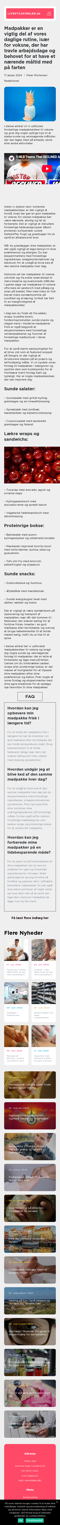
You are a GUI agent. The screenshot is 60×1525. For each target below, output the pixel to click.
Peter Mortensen (36, 75)
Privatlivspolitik (34, 1520)
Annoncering (30, 1497)
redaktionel (11, 80)
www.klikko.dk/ (33, 1480)
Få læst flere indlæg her (30, 918)
